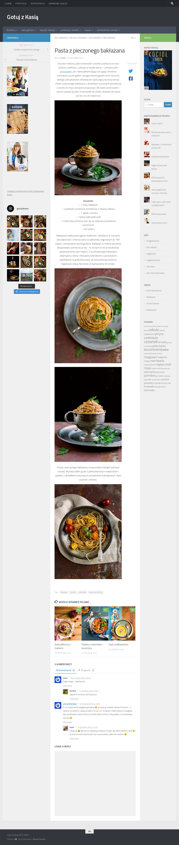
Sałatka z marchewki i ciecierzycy (92, 646)
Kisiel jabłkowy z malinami (63, 646)
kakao (162, 346)
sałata (146, 380)
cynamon (148, 334)
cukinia (162, 330)
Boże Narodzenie (154, 290)
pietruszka (82, 592)
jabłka (155, 346)
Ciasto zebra (156, 123)
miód (168, 364)
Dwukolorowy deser (160, 156)
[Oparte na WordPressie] (16, 839)
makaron (162, 357)
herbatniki (148, 346)
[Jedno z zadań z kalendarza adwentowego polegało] (40, 275)
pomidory (150, 375)
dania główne (27, 30)
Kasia (63, 57)
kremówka (161, 349)
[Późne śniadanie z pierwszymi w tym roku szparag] (27, 235)
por (157, 376)
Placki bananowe (158, 214)
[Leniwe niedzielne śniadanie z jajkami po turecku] (40, 235)
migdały (160, 364)
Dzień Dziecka (153, 303)
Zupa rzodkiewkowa (118, 644)
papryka (167, 368)
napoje (88, 30)
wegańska (151, 253)
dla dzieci (151, 266)
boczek (146, 330)
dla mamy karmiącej (155, 273)
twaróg (157, 386)
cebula (154, 329)
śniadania (11, 30)
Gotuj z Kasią (22, 17)
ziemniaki (149, 390)
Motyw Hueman (39, 839)
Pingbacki (87, 670)
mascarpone (149, 364)
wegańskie (109, 37)
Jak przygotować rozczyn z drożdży (159, 191)
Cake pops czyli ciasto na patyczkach (161, 203)
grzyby (169, 342)
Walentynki (151, 309)
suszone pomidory (96, 592)
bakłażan (64, 592)
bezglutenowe (78, 37)
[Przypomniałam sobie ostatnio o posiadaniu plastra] (13, 262)
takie (94, 71)
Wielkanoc (151, 297)
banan (160, 326)
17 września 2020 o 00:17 (89, 690)
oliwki (154, 368)
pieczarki (149, 372)
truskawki (149, 386)
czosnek (73, 592)
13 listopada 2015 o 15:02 (90, 703)
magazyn (150, 356)
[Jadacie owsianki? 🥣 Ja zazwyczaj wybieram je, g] (27, 262)
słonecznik (166, 383)
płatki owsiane (164, 375)
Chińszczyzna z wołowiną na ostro (159, 179)
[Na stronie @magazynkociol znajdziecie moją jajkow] (13, 235)
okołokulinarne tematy (107, 30)
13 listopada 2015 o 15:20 (87, 727)
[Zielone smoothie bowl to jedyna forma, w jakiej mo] (27, 248)
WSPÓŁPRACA (38, 3)
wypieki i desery (47, 30)
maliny (147, 361)
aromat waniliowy (150, 326)
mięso (147, 368)
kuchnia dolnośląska (150, 353)
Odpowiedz (67, 685)
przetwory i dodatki (70, 30)
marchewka (157, 361)
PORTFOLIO (21, 3)
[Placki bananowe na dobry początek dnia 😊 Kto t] (40, 221)
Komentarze (66, 670)
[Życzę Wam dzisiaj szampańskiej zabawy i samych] (13, 275)
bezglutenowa (153, 240)
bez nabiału (61, 37)
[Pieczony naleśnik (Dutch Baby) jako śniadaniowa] (27, 221)
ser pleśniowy (156, 380)
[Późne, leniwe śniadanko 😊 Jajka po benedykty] (40, 262)
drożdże (162, 342)
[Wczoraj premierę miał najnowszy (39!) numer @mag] (13, 248)
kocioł (148, 349)
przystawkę (66, 71)
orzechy (160, 368)
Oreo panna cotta (159, 222)
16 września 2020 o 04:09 (80, 678)
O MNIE (8, 3)
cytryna (158, 333)
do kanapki (95, 37)
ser (149, 379)
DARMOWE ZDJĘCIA (58, 3)
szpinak (157, 383)
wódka (163, 386)
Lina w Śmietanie (69, 703)
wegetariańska (153, 260)
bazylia (165, 326)
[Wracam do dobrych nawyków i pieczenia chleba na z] (40, 248)
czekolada (151, 337)
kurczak (159, 353)
